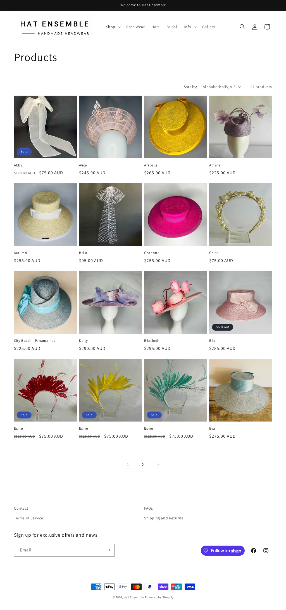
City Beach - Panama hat (34, 340)
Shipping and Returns (163, 518)
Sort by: (190, 86)
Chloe (213, 253)
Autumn (20, 253)
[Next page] (158, 464)
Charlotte (151, 253)
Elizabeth (151, 340)
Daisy (83, 340)
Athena (215, 165)
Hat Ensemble (134, 597)
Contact (21, 508)
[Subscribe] (108, 550)
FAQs (148, 508)
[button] (113, 27)
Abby (18, 165)
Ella (212, 340)
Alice (83, 165)
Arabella (151, 165)
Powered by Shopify (159, 597)
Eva (212, 428)
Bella (83, 253)
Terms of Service (28, 518)
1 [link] (128, 464)
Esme (18, 428)
